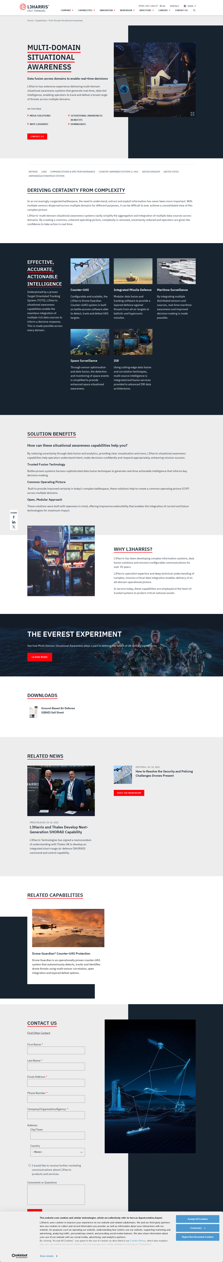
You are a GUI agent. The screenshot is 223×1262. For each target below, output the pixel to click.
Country (35, 1145)
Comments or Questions (42, 1182)
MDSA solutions (40, 115)
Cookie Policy (138, 1240)
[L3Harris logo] (34, 8)
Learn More (40, 657)
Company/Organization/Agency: (47, 1109)
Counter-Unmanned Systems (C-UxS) (118, 171)
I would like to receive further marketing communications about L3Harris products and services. (56, 1170)
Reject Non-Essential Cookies (197, 1237)
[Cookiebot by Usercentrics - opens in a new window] (19, 1256)
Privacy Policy (134, 1248)
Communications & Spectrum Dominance (72, 171)
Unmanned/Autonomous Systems (46, 176)
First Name (34, 1044)
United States (171, 171)
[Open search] (194, 10)
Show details (47, 1256)
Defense (33, 171)
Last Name (34, 1060)
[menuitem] (174, 6)
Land (44, 171)
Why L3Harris (39, 124)
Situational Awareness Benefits (87, 117)
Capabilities (40, 20)
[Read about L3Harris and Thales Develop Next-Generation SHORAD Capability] (61, 813)
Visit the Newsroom (129, 793)
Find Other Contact (38, 1033)
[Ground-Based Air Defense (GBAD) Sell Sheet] (53, 712)
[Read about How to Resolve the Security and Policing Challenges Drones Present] (153, 775)
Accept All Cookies (198, 1219)
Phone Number (36, 1093)
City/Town (36, 1129)
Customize (196, 1228)
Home (30, 20)
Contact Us (37, 136)
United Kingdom (151, 171)
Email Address (36, 1076)
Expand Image (192, 113)
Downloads (78, 124)
